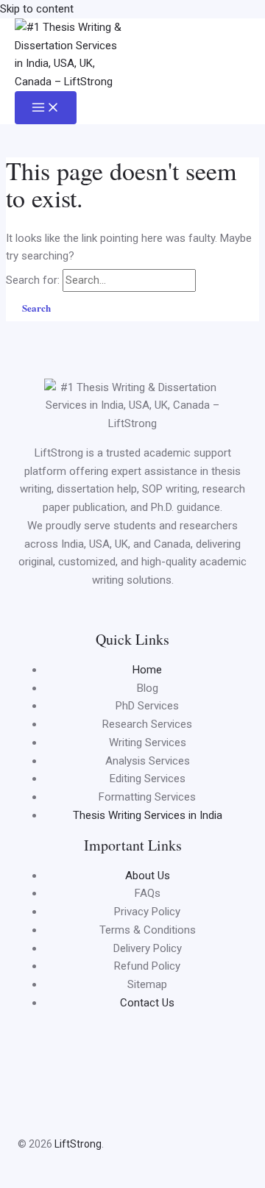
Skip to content (37, 8)
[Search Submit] (215, 279)
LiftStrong (77, 1144)
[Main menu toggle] (46, 107)
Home (147, 669)
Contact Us (147, 1002)
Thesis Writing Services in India (147, 815)
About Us (147, 875)
